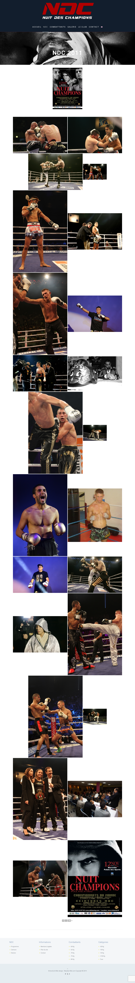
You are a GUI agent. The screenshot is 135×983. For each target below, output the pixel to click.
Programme (15, 946)
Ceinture (13, 950)
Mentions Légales (46, 946)
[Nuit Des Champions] (67, 11)
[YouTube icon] (69, 974)
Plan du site (44, 950)
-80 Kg (72, 959)
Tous (101, 959)
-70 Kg (72, 953)
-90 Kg (102, 950)
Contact (43, 953)
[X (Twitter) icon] (67, 974)
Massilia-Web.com (69, 971)
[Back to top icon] (67, 969)
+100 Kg (102, 956)
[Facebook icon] (65, 974)
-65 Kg (72, 950)
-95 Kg (102, 953)
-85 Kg (102, 946)
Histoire (13, 953)
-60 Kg (72, 946)
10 (69, 920)
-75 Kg (72, 956)
